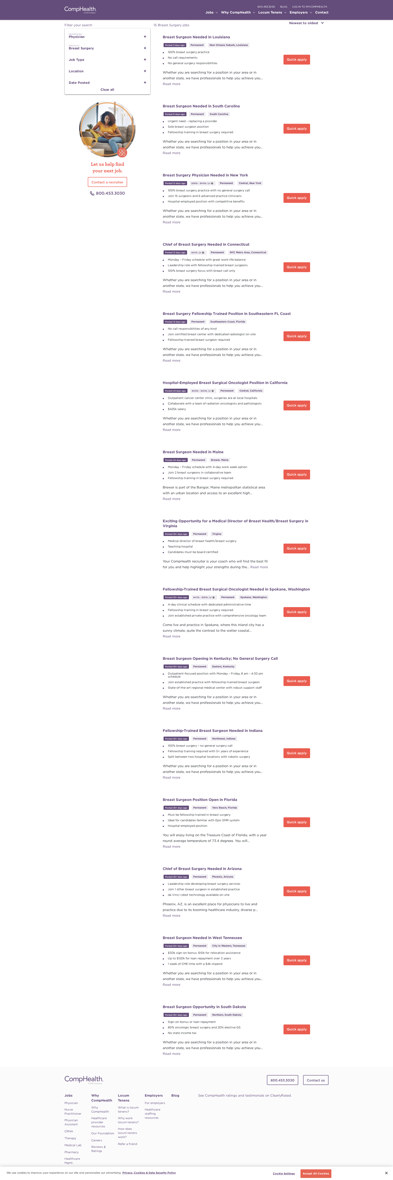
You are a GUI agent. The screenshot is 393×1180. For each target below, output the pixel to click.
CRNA (68, 1131)
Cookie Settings (284, 1173)
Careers (96, 1140)
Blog (175, 1095)
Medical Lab (72, 1145)
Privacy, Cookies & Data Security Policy (149, 1172)
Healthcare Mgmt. (72, 1160)
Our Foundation (102, 1133)
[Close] (386, 1173)
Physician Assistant (71, 1122)
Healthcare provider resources (99, 1122)
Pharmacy (71, 1152)
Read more (171, 84)
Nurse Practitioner (72, 1111)
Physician (71, 1103)
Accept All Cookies (316, 1173)
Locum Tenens (123, 1098)
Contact (322, 12)
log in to (309, 6)
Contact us (316, 1080)
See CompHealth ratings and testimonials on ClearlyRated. (245, 1095)
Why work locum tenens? (128, 1120)
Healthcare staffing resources (152, 1113)
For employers (155, 1103)
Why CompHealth (101, 1098)
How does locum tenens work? (127, 1133)
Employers (154, 1095)
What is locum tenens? (128, 1109)
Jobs (68, 1095)
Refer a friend (127, 1144)
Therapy (70, 1138)
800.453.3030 (266, 6)
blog (283, 6)
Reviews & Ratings (98, 1149)
